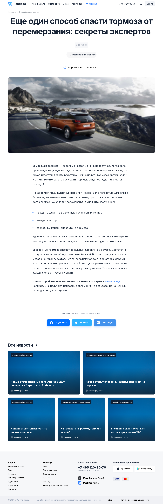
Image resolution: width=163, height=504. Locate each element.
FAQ (45, 466)
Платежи (47, 478)
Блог (10, 470)
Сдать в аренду (50, 474)
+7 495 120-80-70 (92, 467)
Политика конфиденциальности (135, 500)
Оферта (111, 500)
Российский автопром (29, 12)
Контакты (77, 4)
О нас (66, 4)
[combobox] (81, 54)
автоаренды (112, 281)
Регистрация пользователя (55, 485)
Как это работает (16, 478)
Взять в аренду (50, 470)
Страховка (13, 485)
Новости (12, 12)
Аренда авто (38, 4)
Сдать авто (54, 4)
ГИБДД (46, 481)
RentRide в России (16, 466)
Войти (150, 4)
